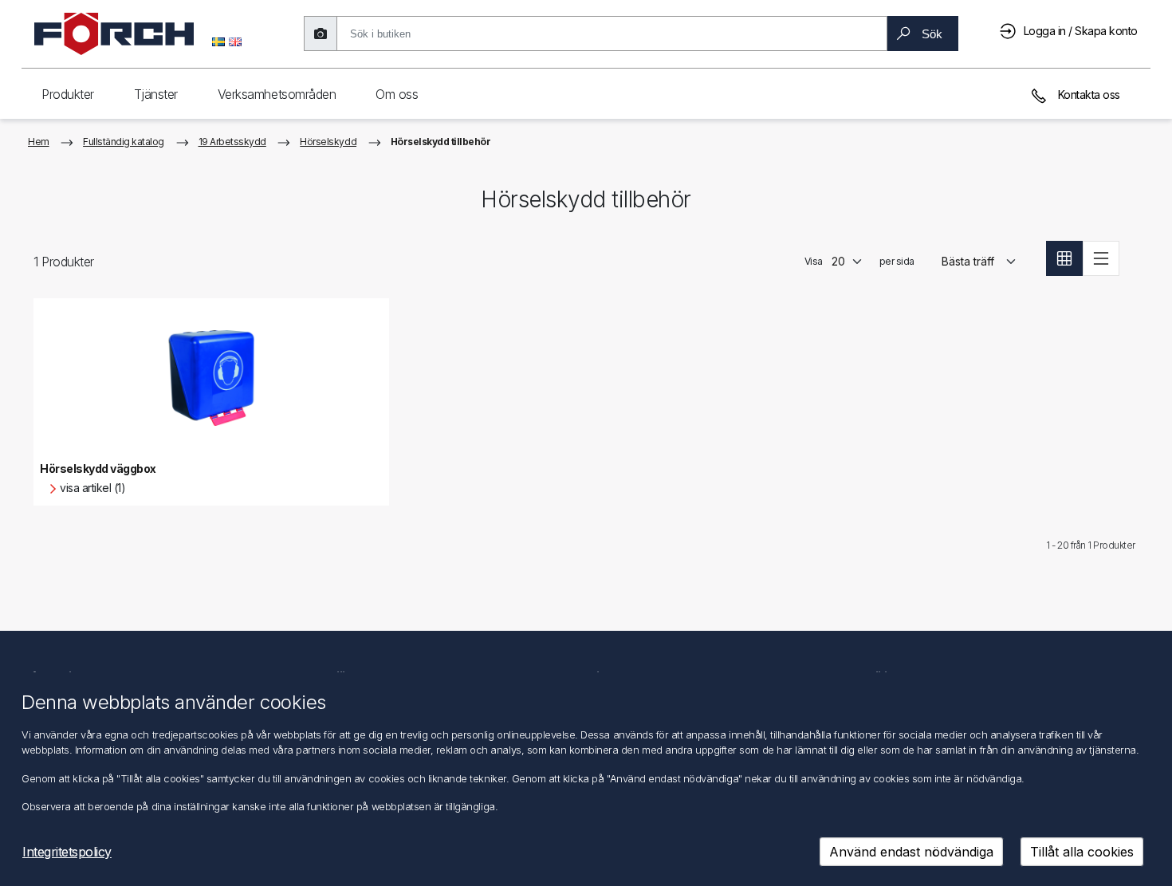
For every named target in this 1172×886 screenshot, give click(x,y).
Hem (38, 142)
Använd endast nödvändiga (911, 852)
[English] (235, 41)
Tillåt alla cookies (1082, 852)
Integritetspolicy (67, 852)
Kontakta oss (1087, 94)
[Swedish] (218, 41)
